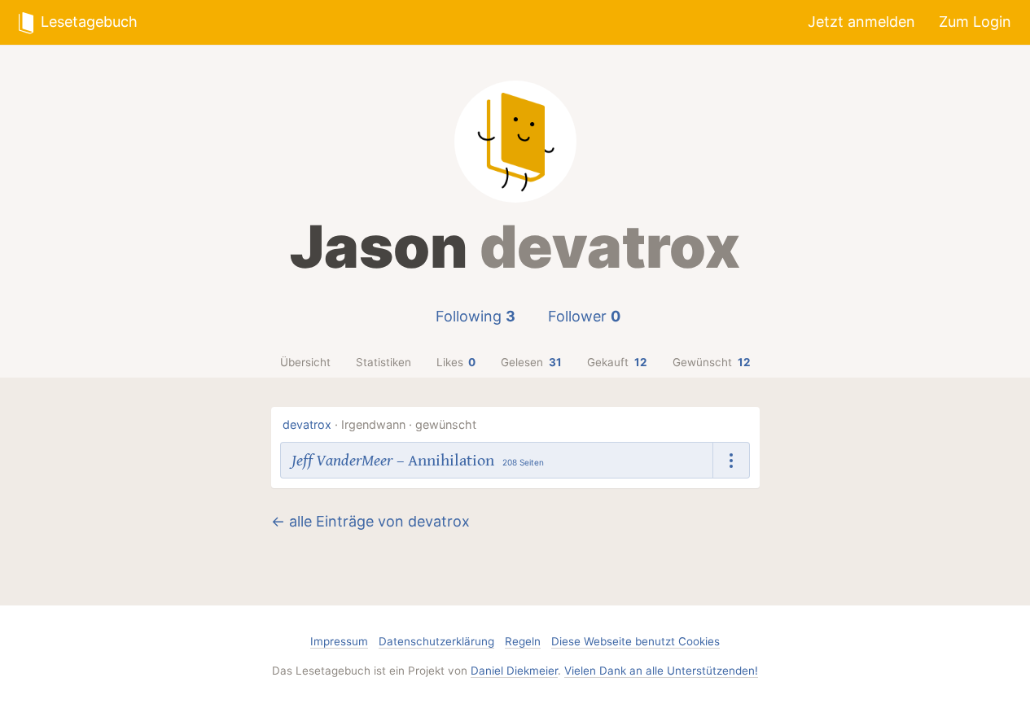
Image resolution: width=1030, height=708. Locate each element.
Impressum (339, 641)
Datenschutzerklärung (436, 641)
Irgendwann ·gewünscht (408, 424)
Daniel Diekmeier (514, 670)
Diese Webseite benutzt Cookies (635, 641)
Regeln (523, 641)
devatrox (307, 424)
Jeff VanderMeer (341, 460)
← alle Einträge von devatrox (370, 521)
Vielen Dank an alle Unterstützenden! (661, 670)
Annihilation (451, 460)
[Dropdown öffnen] (731, 460)
